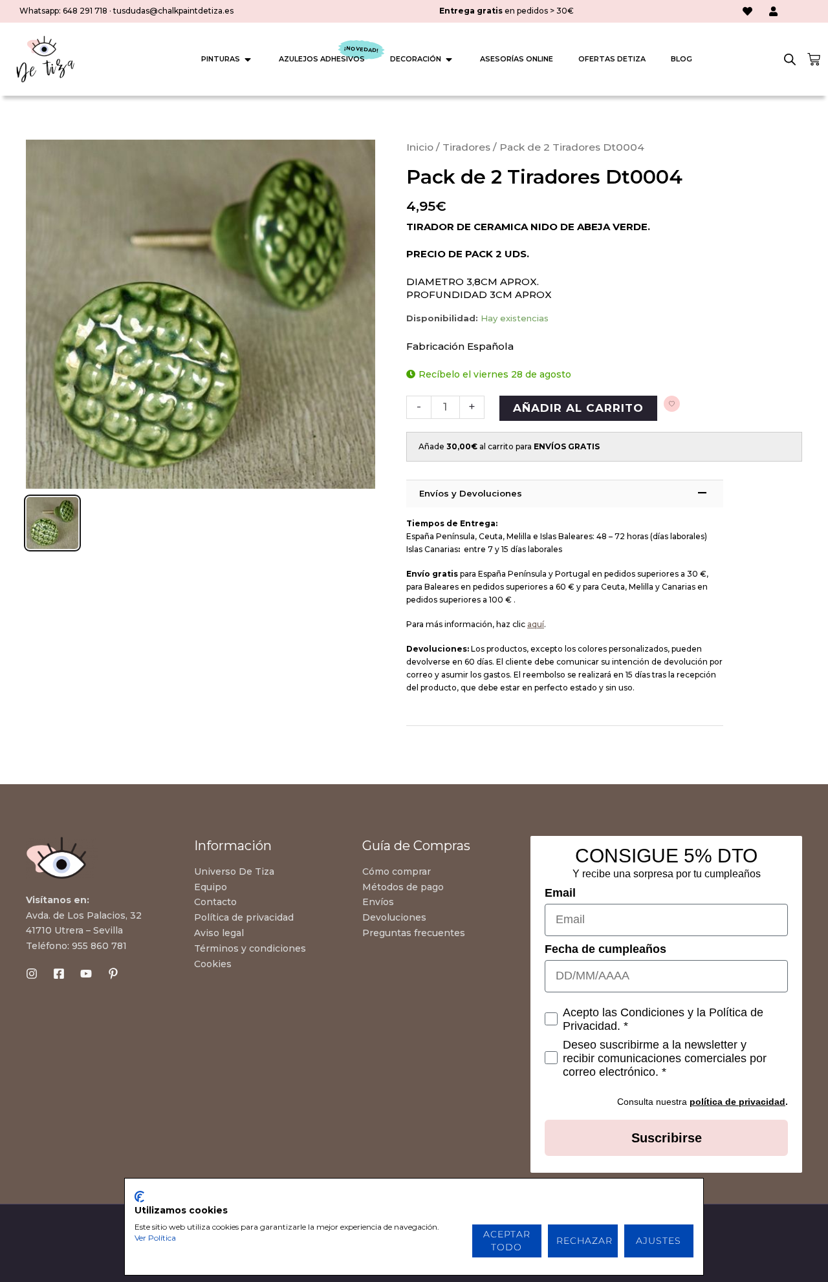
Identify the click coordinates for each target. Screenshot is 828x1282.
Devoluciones (394, 917)
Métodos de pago (403, 887)
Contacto (215, 902)
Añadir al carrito (578, 407)
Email (560, 892)
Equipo (210, 887)
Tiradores (466, 147)
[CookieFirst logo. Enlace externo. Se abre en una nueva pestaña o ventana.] (139, 1196)
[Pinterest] (113, 973)
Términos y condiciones (250, 948)
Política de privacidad (244, 917)
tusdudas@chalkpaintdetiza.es (173, 11)
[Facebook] (59, 973)
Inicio (419, 147)
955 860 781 (99, 946)
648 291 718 (85, 11)
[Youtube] (86, 973)
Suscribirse (666, 1138)
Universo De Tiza (234, 871)
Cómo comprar (396, 871)
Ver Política (155, 1238)
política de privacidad (737, 1101)
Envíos (378, 902)
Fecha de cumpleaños (605, 949)
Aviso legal (219, 933)
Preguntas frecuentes (413, 933)
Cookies (213, 964)
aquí (535, 624)
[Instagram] (32, 973)
